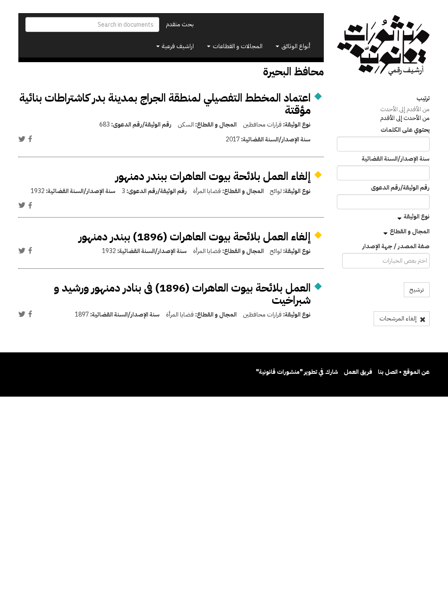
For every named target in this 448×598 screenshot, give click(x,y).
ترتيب (423, 98)
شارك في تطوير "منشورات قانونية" (297, 371)
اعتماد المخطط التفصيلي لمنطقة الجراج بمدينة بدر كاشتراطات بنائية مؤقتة (165, 104)
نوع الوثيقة (417, 216)
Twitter (21, 138)
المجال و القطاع (410, 231)
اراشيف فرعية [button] (177, 46)
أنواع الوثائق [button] (295, 46)
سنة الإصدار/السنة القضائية (396, 159)
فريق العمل (358, 371)
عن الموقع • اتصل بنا (404, 371)
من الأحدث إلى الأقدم (405, 118)
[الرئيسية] (383, 45)
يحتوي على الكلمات (405, 130)
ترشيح (417, 289)
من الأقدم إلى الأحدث (405, 109)
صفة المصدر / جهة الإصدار (396, 246)
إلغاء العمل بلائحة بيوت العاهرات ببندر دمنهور (213, 176)
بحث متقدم (180, 24)
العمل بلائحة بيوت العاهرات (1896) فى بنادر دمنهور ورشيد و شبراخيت (182, 294)
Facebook (30, 138)
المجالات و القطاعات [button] (236, 46)
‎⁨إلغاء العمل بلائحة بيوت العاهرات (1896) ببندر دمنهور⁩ (195, 237)
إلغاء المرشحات (398, 318)
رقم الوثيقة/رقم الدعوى (400, 187)
